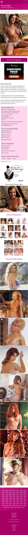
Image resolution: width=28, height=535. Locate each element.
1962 (14, 505)
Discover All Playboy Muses (14, 214)
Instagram (9, 158)
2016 (21, 490)
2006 (6, 494)
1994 (24, 496)
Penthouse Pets (14, 516)
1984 (10, 500)
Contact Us (14, 530)
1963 (10, 505)
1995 (21, 496)
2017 (17, 490)
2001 (24, 494)
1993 (3, 498)
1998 (10, 496)
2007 (3, 494)
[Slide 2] (7, 210)
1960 (21, 505)
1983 (14, 500)
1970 (10, 503)
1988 (21, 498)
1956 (12, 507)
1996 (17, 496)
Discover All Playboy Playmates (14, 259)
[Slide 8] (19, 210)
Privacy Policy (14, 524)
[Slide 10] (23, 210)
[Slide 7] (17, 210)
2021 (3, 490)
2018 (14, 490)
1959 (24, 505)
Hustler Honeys (14, 515)
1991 (10, 498)
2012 (10, 492)
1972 (3, 503)
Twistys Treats (14, 517)
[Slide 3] (9, 210)
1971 (6, 503)
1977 (10, 501)
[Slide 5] (13, 210)
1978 (6, 501)
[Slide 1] (5, 210)
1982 (17, 500)
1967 (21, 503)
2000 (3, 496)
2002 (21, 494)
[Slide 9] (21, 210)
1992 (6, 498)
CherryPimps (14, 514)
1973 (24, 501)
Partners (14, 529)
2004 (14, 494)
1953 (23, 507)
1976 (14, 501)
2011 (14, 492)
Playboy (4, 158)
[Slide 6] (15, 210)
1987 (24, 498)
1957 (8, 507)
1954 (19, 507)
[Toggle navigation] (25, 2)
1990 (14, 498)
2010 (17, 492)
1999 (6, 496)
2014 (3, 492)
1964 (6, 505)
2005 (10, 494)
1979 (3, 501)
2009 (21, 492)
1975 (17, 501)
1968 (17, 503)
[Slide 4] (11, 210)
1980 (24, 500)
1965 (3, 505)
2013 (6, 492)
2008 (24, 492)
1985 (6, 500)
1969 (14, 503)
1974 (21, 501)
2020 (6, 490)
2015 (24, 490)
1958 (5, 507)
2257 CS (14, 528)
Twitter (14, 158)
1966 (24, 503)
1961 (17, 505)
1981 (21, 500)
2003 (17, 494)
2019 (10, 490)
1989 (17, 498)
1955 (15, 507)
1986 (3, 500)
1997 (14, 496)
